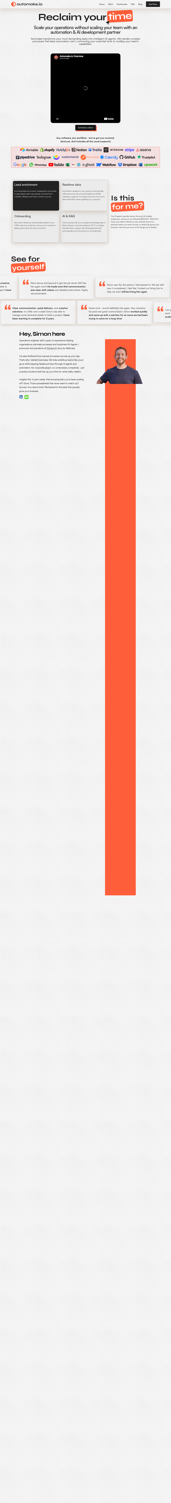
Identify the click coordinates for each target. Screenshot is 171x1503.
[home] (26, 4)
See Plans (153, 4)
